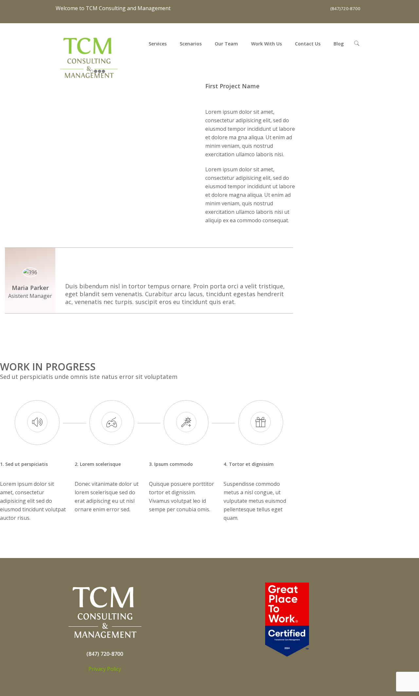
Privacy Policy (104, 668)
